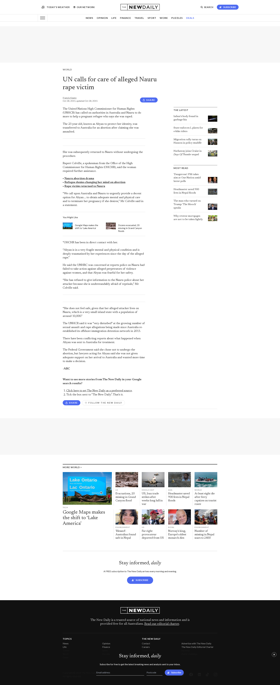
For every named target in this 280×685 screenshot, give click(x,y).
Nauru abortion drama (79, 178)
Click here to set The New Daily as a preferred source (99, 390)
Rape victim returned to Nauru (84, 186)
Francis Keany (70, 97)
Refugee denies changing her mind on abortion (94, 182)
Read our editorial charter (161, 624)
